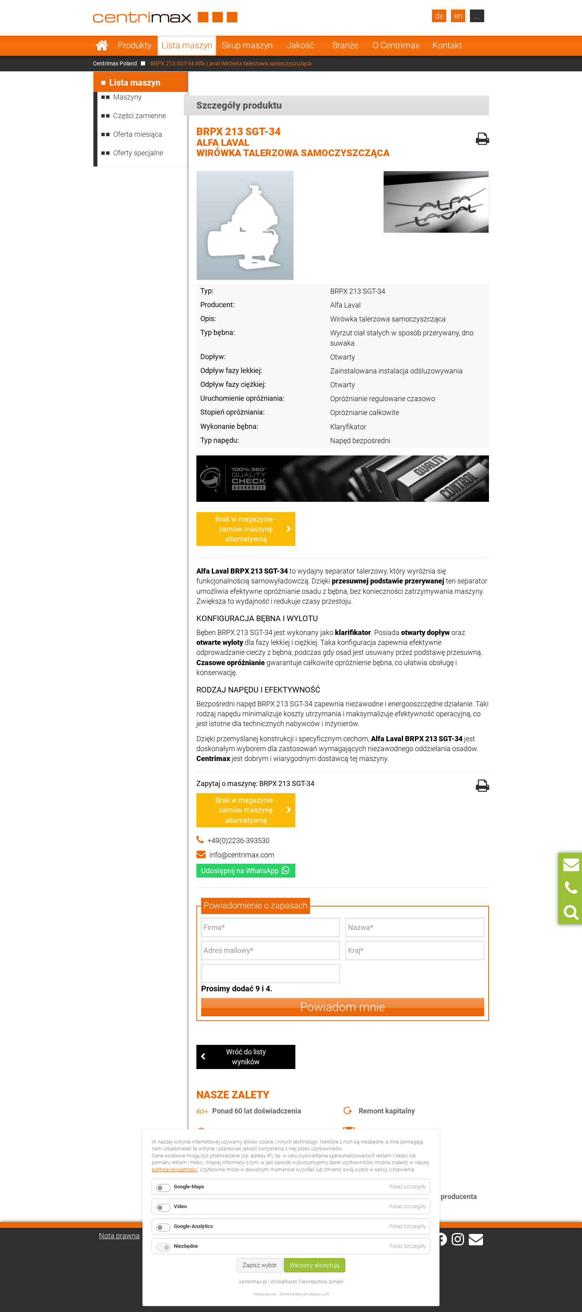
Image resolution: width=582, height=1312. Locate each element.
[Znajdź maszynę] (571, 912)
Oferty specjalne (138, 153)
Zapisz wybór (260, 1265)
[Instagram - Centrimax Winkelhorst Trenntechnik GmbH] (458, 1238)
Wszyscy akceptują (314, 1265)
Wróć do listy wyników (246, 1057)
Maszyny (127, 97)
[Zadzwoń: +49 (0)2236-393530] (571, 888)
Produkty (134, 45)
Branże (345, 45)
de (439, 16)
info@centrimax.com (241, 855)
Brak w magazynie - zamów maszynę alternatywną (246, 529)
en (458, 16)
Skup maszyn (247, 45)
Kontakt (447, 45)
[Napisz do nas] (571, 864)
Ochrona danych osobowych (304, 1294)
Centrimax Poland (115, 63)
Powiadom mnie (342, 1007)
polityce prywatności (175, 1169)
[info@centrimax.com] (476, 1238)
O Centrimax (396, 45)
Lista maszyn (187, 45)
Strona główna (102, 45)
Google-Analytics (193, 1226)
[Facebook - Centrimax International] (440, 1239)
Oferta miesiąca (137, 134)
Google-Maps (189, 1187)
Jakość (300, 45)
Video (180, 1206)
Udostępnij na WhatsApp (240, 870)
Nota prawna (119, 1236)
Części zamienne (139, 115)
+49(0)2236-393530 (238, 840)
